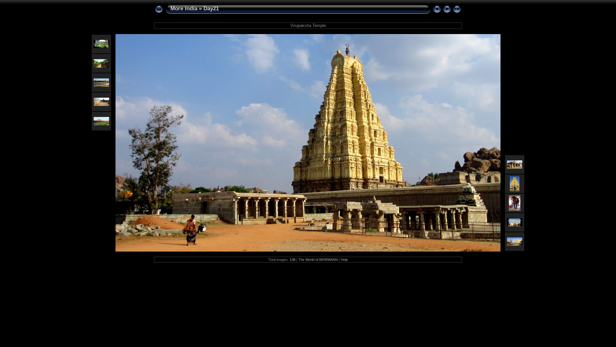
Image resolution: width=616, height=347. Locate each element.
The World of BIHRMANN (318, 260)
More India (183, 8)
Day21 (211, 8)
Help (344, 260)
